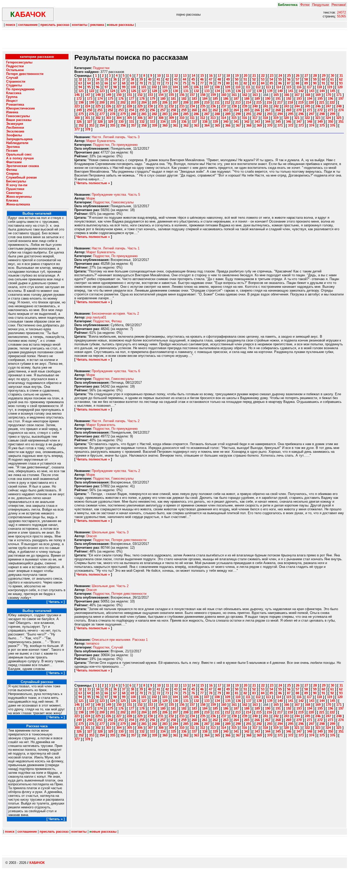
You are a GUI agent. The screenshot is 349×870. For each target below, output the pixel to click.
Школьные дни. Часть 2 (110, 586)
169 (318, 95)
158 (202, 95)
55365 (341, 16)
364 (207, 125)
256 (152, 110)
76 (193, 83)
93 (341, 83)
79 (219, 83)
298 (322, 114)
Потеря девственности (128, 540)
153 (150, 95)
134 (217, 91)
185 (215, 99)
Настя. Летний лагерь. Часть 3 (115, 137)
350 (330, 122)
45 (193, 79)
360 (165, 125)
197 (341, 99)
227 (119, 106)
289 (227, 114)
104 (175, 87)
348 (309, 122)
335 (173, 122)
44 (184, 79)
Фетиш (116, 321)
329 (110, 122)
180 (163, 99)
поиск (10, 25)
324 (328, 118)
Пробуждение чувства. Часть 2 (116, 471)
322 (307, 118)
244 (297, 106)
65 (97, 83)
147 (87, 95)
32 (80, 79)
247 (328, 106)
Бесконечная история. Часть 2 (115, 313)
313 (213, 118)
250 (89, 110)
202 (123, 102)
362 (186, 125)
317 (255, 118)
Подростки (101, 68)
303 (108, 118)
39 (141, 79)
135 (227, 91)
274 (341, 110)
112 (258, 87)
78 (210, 83)
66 (106, 83)
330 (121, 122)
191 (278, 99)
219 (301, 102)
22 (263, 76)
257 (163, 110)
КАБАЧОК (37, 863)
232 (171, 106)
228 (129, 106)
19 (237, 76)
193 (299, 99)
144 (322, 91)
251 (100, 110)
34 (97, 79)
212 (227, 102)
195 (320, 99)
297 (311, 114)
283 (165, 114)
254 (131, 110)
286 (196, 114)
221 (321, 102)
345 (278, 122)
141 (290, 91)
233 (181, 106)
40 (150, 79)
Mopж (90, 198)
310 (181, 118)
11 (167, 76)
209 (196, 102)
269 (288, 110)
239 (244, 106)
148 (98, 95)
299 (332, 114)
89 (306, 83)
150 (119, 95)
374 (311, 125)
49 (228, 79)
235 (202, 106)
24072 (341, 12)
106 (196, 87)
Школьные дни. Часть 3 (110, 532)
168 (307, 95)
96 (97, 87)
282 (154, 114)
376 (332, 125)
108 (217, 87)
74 (176, 83)
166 (286, 95)
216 (269, 102)
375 (322, 125)
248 (339, 106)
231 (161, 106)
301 (87, 118)
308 (161, 118)
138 (259, 91)
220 (311, 102)
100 (133, 87)
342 (246, 122)
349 (320, 122)
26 (297, 76)
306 (140, 118)
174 (100, 99)
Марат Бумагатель (100, 141)
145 (332, 91)
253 (121, 110)
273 (330, 110)
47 (210, 79)
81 (236, 83)
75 (184, 83)
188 (246, 99)
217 (280, 102)
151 (129, 95)
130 (175, 91)
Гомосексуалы (122, 202)
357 (133, 125)
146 (77, 95)
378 (87, 129)
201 (112, 102)
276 (91, 114)
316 (244, 118)
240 (255, 106)
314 (223, 118)
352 (81, 125)
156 (181, 95)
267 (267, 110)
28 (315, 76)
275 (81, 114)
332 (142, 122)
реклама (97, 25)
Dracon (91, 536)
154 (161, 95)
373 (301, 125)
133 (207, 91)
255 (142, 110)
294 (280, 114)
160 (223, 95)
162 (244, 95)
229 (140, 106)
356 (123, 125)
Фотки (304, 5)
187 (236, 99)
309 (171, 118)
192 (288, 99)
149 (108, 95)
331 (131, 122)
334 (163, 122)
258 (173, 110)
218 (290, 102)
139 (269, 91)
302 (98, 118)
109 (227, 87)
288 (217, 114)
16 (211, 76)
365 (217, 125)
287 (207, 114)
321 (296, 118)
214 (248, 102)
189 (257, 99)
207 (175, 102)
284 (175, 114)
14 (193, 76)
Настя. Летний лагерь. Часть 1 (115, 248)
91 (323, 83)
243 (286, 106)
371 (280, 125)
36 (115, 79)
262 (215, 110)
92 (332, 83)
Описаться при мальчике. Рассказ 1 (120, 640)
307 (150, 118)
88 (297, 83)
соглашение (28, 25)
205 (154, 102)
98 (115, 87)
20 (245, 76)
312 (202, 118)
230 (150, 106)
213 (238, 102)
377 (77, 129)
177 (131, 99)
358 (144, 125)
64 (89, 83)
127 (144, 91)
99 (123, 87)
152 (140, 95)
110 (237, 87)
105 (185, 87)
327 (89, 122)
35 (106, 79)
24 (280, 76)
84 (262, 83)
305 (129, 118)
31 (341, 76)
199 (91, 102)
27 (306, 76)
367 (238, 125)
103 (164, 87)
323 (317, 118)
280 (133, 114)
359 (154, 125)
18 (228, 76)
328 (100, 122)
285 (186, 114)
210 (207, 102)
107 (206, 87)
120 (340, 87)
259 (184, 110)
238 (234, 106)
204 (144, 102)
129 (165, 91)
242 (276, 106)
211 (217, 102)
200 (102, 102)
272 (320, 110)
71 (150, 83)
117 (309, 87)
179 (152, 99)
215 (259, 102)
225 (98, 106)
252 (110, 110)
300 (77, 118)
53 (262, 79)
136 (238, 91)
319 (275, 118)
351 (341, 122)
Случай (117, 647)
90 (315, 83)
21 (254, 76)
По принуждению (124, 145)
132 (196, 91)
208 (186, 102)
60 (323, 79)
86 (280, 83)
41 (158, 79)
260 (194, 110)
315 (234, 118)
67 (115, 83)
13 (185, 76)
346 (288, 122)
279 (123, 114)
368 (248, 125)
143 (311, 91)
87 (288, 83)
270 (299, 110)
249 (79, 110)
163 (255, 95)
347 (299, 122)
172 (79, 99)
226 (108, 106)
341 (236, 122)
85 (271, 83)
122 (91, 91)
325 (338, 118)
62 (341, 79)
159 (213, 95)
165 (276, 95)
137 (248, 91)
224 (87, 106)
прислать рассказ (54, 25)
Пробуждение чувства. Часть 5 (116, 194)
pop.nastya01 (96, 317)
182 (184, 99)
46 (202, 79)
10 (159, 76)
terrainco (92, 643)
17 (219, 76)
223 (77, 106)
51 (245, 79)
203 (133, 102)
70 (141, 83)
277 (102, 114)
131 (186, 91)
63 (80, 83)
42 (167, 79)
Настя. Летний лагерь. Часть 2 (115, 421)
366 (227, 125)
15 (202, 76)
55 (280, 79)
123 (102, 91)
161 (234, 95)
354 (102, 125)
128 (154, 91)
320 (286, 118)
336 (184, 122)
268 (278, 110)
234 (192, 106)
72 (158, 83)
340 (225, 122)
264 (236, 110)
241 (265, 106)
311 (192, 118)
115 (288, 87)
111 (248, 87)
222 (332, 102)
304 (119, 118)
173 (89, 99)
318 (265, 118)
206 (165, 102)
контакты (79, 25)
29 (323, 76)
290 (238, 114)
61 (332, 79)
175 (110, 99)
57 (297, 79)
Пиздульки (320, 5)
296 (301, 114)
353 (91, 125)
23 (271, 76)
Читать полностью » (93, 183)
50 (236, 79)
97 (106, 87)
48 (219, 79)
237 (223, 106)
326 (79, 122)
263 (225, 110)
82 (245, 83)
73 (167, 83)
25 (289, 76)
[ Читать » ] (55, 602)
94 (80, 87)
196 (330, 99)
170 (328, 95)
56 (288, 79)
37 (123, 79)
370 (269, 125)
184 (204, 99)
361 (175, 125)
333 (152, 122)
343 (257, 122)
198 (81, 102)
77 (202, 83)
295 (290, 114)
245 (307, 106)
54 (271, 79)
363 (196, 125)
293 (269, 114)
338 (204, 122)
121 (81, 91)
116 (298, 87)
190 (267, 99)
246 (318, 106)
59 (315, 79)
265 (246, 110)
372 (290, 125)
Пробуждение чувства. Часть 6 (116, 371)
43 (176, 79)
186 (225, 99)
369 (259, 125)
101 (143, 87)
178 (142, 99)
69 (132, 83)
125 (123, 91)
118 (319, 87)
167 (297, 95)
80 (228, 83)
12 (176, 76)
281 (144, 114)
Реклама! (339, 5)
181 (173, 99)
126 (133, 91)
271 (309, 110)
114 (278, 87)
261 (204, 110)
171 (339, 95)
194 (309, 99)
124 (112, 91)
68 (123, 83)
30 (332, 76)
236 (213, 106)
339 (215, 122)
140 (280, 91)
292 (259, 114)
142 (301, 91)
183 (194, 99)
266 (257, 110)
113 (268, 87)
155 (171, 95)
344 (267, 122)
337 (194, 122)
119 (329, 87)
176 (121, 99)
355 (112, 125)
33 (89, 79)
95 (89, 87)
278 (112, 114)
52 (254, 79)
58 (306, 79)
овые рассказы (120, 25)
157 (192, 95)
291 (248, 114)
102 (154, 87)
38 (132, 79)
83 (254, 83)
